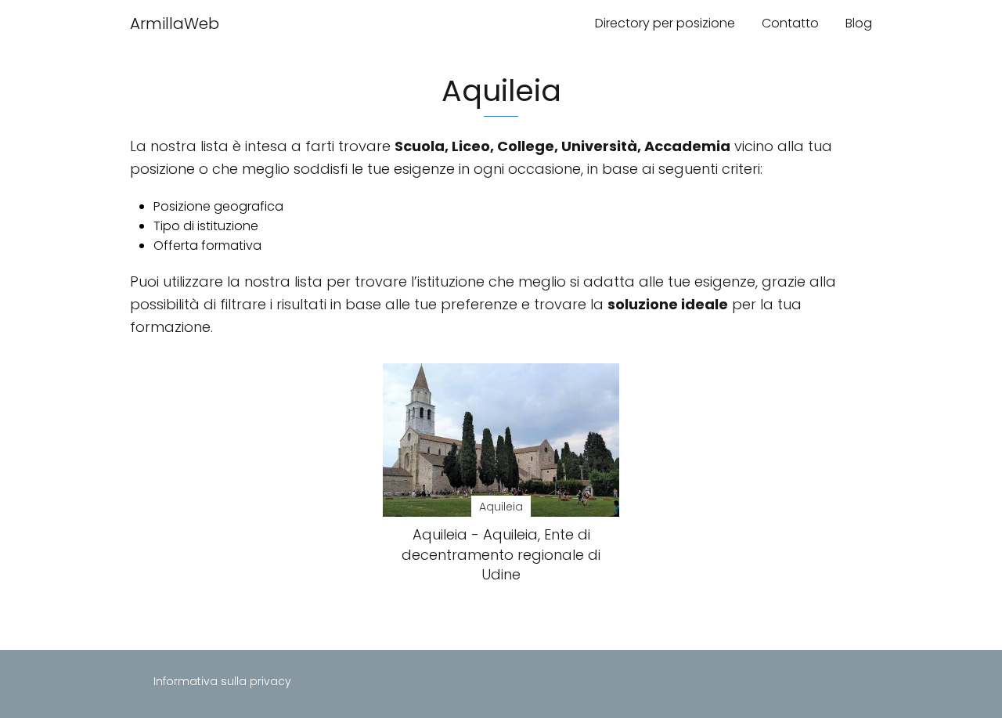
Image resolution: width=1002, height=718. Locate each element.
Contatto (790, 23)
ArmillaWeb (174, 23)
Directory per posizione (665, 23)
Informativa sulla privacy (222, 681)
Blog (858, 23)
